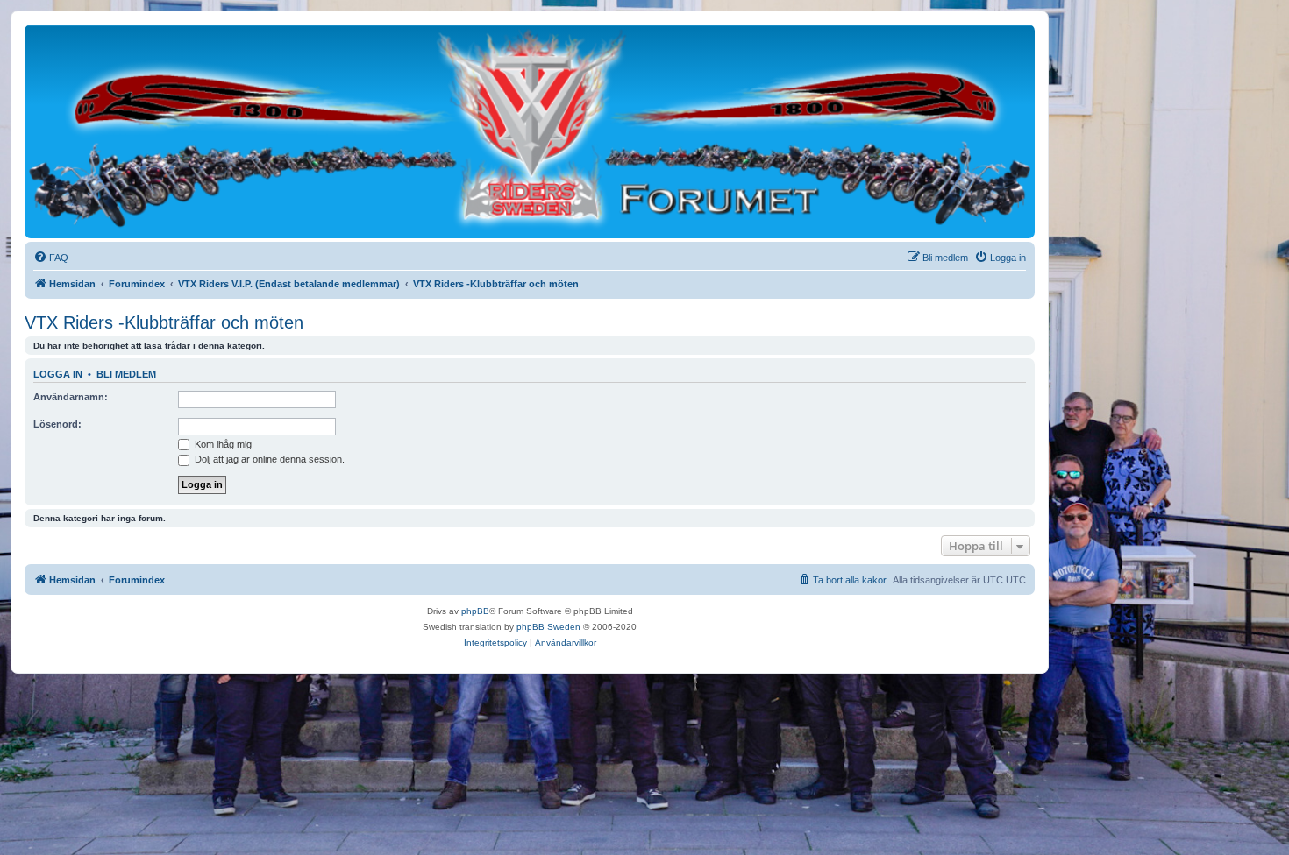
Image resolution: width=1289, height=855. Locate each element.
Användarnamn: (70, 397)
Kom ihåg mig (222, 444)
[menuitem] (50, 257)
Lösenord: (57, 424)
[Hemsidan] (529, 130)
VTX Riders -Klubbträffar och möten (164, 322)
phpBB (475, 611)
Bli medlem (126, 374)
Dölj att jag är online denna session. (268, 459)
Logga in (57, 374)
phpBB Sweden (548, 627)
